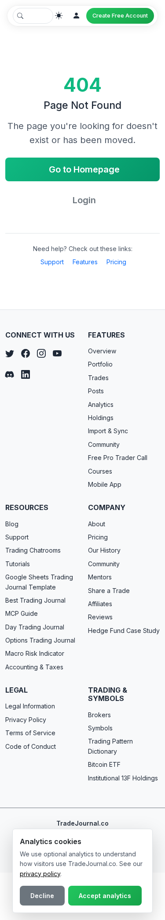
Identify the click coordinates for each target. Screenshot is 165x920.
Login (84, 200)
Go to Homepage (84, 169)
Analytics (101, 404)
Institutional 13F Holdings (123, 778)
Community (104, 444)
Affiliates (100, 603)
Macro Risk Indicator (34, 653)
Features (85, 262)
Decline (42, 895)
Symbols (100, 728)
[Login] (76, 16)
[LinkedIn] (25, 374)
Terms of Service (30, 733)
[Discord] (9, 374)
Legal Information (30, 706)
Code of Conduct (30, 746)
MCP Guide (21, 613)
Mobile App (104, 484)
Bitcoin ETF (104, 764)
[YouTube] (57, 353)
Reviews (100, 617)
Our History (104, 550)
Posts (96, 391)
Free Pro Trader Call (117, 457)
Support (52, 262)
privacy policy (40, 873)
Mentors (100, 577)
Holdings (101, 417)
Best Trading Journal (35, 600)
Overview (102, 351)
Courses (100, 471)
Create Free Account (120, 15)
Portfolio (100, 364)
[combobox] (33, 16)
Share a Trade (109, 590)
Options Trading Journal (40, 640)
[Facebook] (25, 353)
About (96, 524)
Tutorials (17, 564)
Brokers (99, 715)
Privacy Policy (25, 719)
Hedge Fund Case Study (124, 630)
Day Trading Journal (34, 627)
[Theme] (59, 16)
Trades (98, 377)
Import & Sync (108, 431)
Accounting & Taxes (34, 667)
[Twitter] (9, 353)
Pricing (116, 262)
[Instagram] (41, 353)
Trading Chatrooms (33, 550)
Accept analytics (105, 895)
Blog (11, 524)
